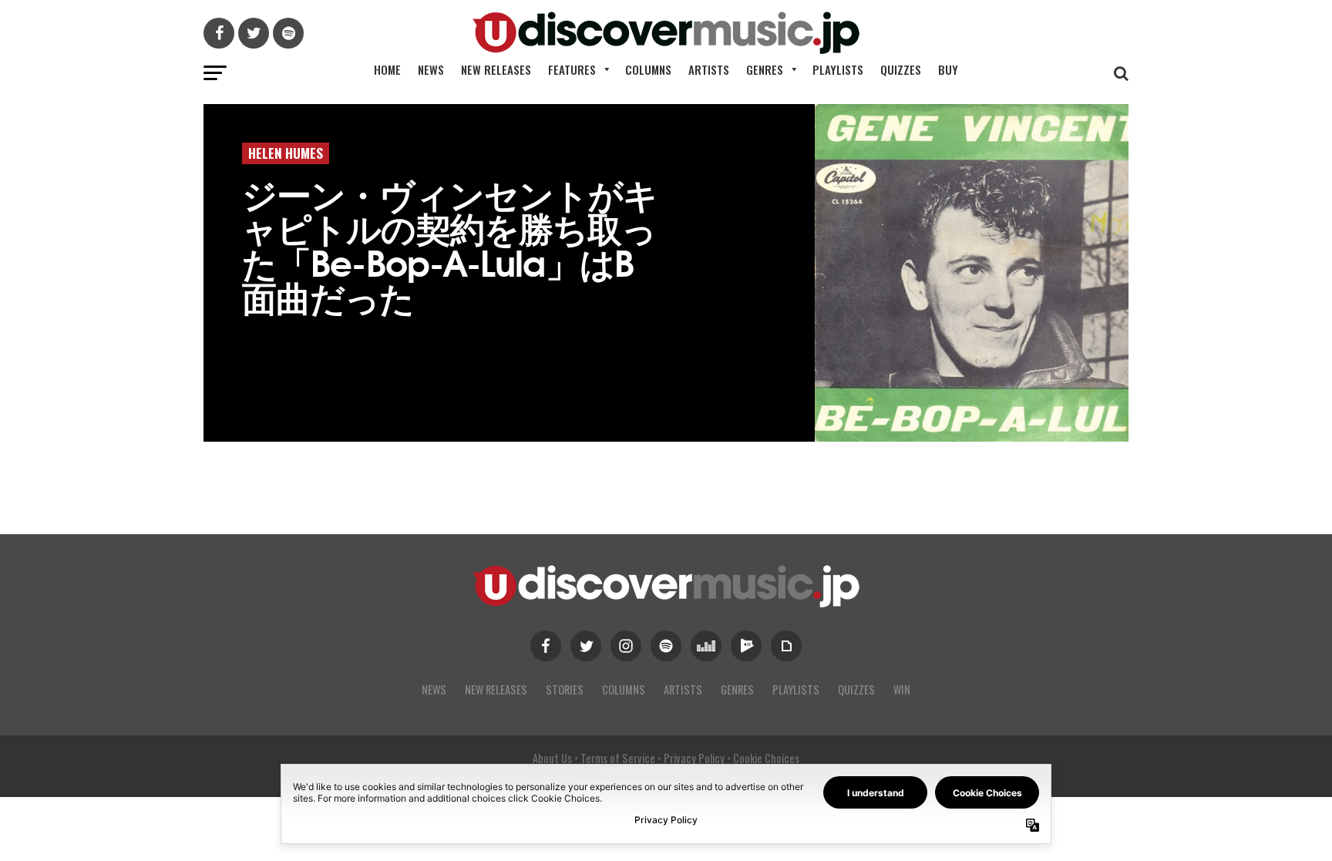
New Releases (496, 69)
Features (572, 69)
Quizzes (900, 69)
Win (901, 689)
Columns (648, 69)
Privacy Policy (694, 758)
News (431, 69)
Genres (764, 69)
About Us (552, 758)
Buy (948, 69)
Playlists (837, 69)
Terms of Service (617, 758)
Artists (708, 69)
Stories (565, 689)
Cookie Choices (766, 758)
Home (387, 69)
